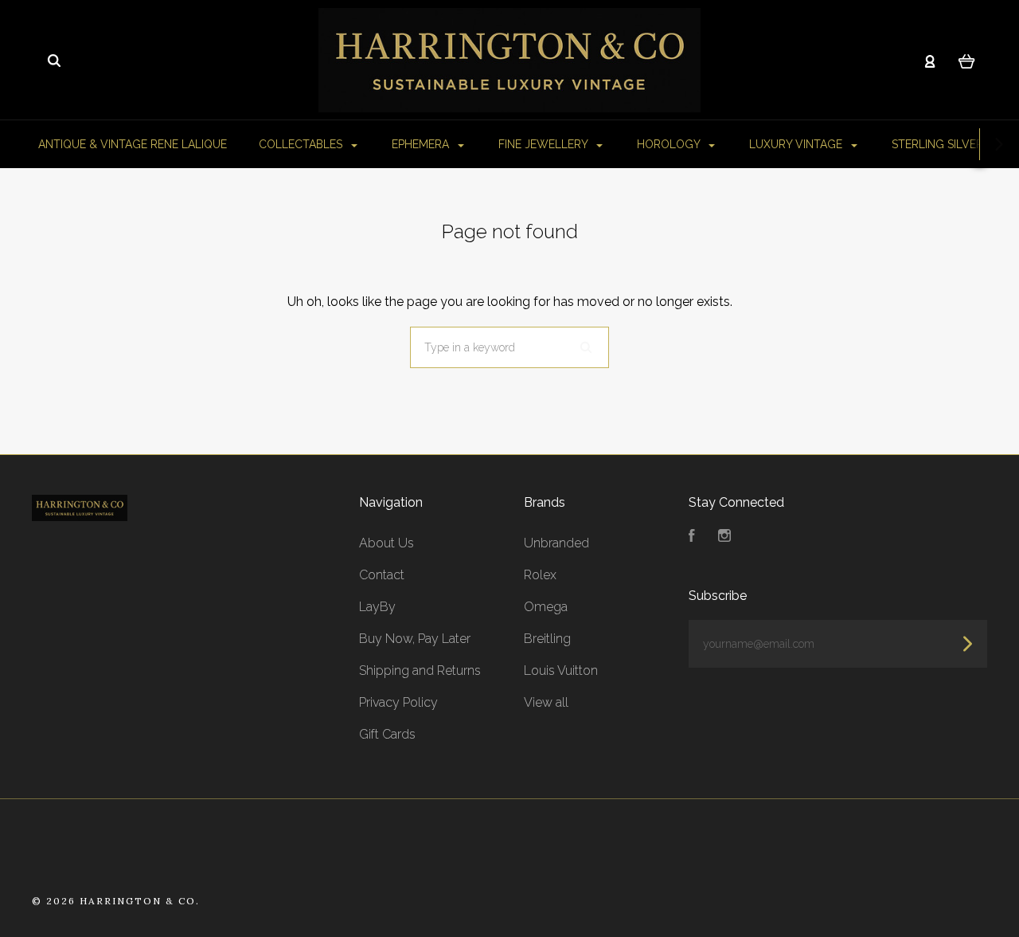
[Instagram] (724, 537)
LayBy (377, 606)
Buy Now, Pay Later (414, 638)
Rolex (540, 574)
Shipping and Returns (420, 670)
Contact (381, 574)
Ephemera (422, 144)
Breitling (547, 638)
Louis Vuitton (561, 670)
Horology (670, 144)
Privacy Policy (398, 702)
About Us (386, 543)
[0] (966, 60)
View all (546, 702)
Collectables (302, 144)
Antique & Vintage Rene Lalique (132, 144)
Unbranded (556, 543)
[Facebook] (692, 537)
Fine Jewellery (544, 144)
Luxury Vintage (797, 144)
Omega (546, 606)
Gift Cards (387, 734)
